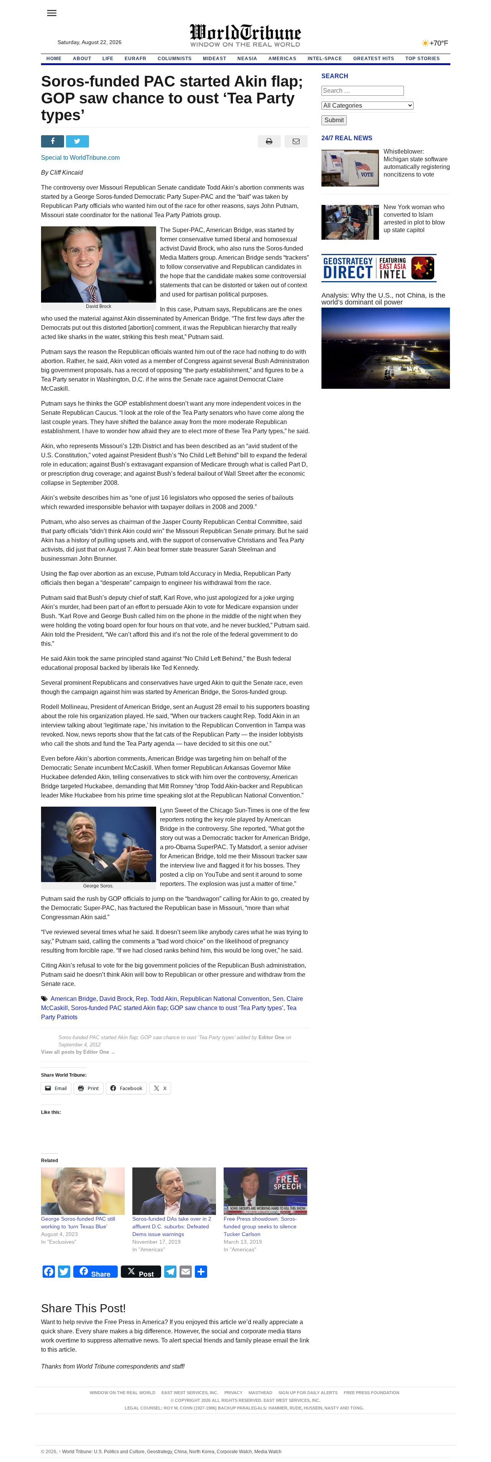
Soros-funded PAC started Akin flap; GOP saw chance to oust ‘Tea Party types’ (177, 1008)
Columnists (175, 58)
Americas (283, 58)
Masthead (260, 1392)
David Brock (116, 998)
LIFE (108, 58)
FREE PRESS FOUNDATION (371, 1392)
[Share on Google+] (103, 141)
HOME (54, 58)
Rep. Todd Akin (156, 998)
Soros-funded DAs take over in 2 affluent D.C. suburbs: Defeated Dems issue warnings (171, 1226)
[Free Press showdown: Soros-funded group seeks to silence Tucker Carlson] (265, 1191)
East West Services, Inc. (189, 1392)
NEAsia (247, 58)
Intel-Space (325, 58)
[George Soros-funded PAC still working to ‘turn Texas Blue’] (83, 1191)
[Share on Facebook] (53, 141)
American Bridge (73, 998)
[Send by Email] (296, 141)
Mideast (214, 58)
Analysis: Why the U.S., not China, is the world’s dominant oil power (383, 298)
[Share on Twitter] (78, 141)
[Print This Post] (269, 141)
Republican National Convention (224, 998)
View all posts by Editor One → (78, 1052)
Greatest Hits (373, 58)
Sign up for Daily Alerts (308, 1392)
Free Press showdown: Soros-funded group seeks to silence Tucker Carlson (260, 1226)
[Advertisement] (385, 467)
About (82, 58)
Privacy (233, 1392)
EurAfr (136, 58)
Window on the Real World (122, 1392)
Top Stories (422, 58)
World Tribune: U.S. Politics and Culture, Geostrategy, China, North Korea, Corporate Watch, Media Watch (170, 1451)
